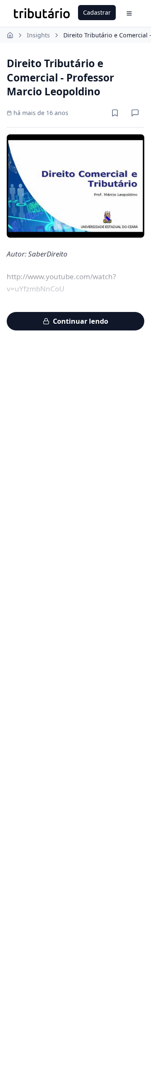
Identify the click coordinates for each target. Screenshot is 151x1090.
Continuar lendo (80, 321)
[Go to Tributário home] (41, 13)
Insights (38, 35)
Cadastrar (97, 12)
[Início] (10, 35)
